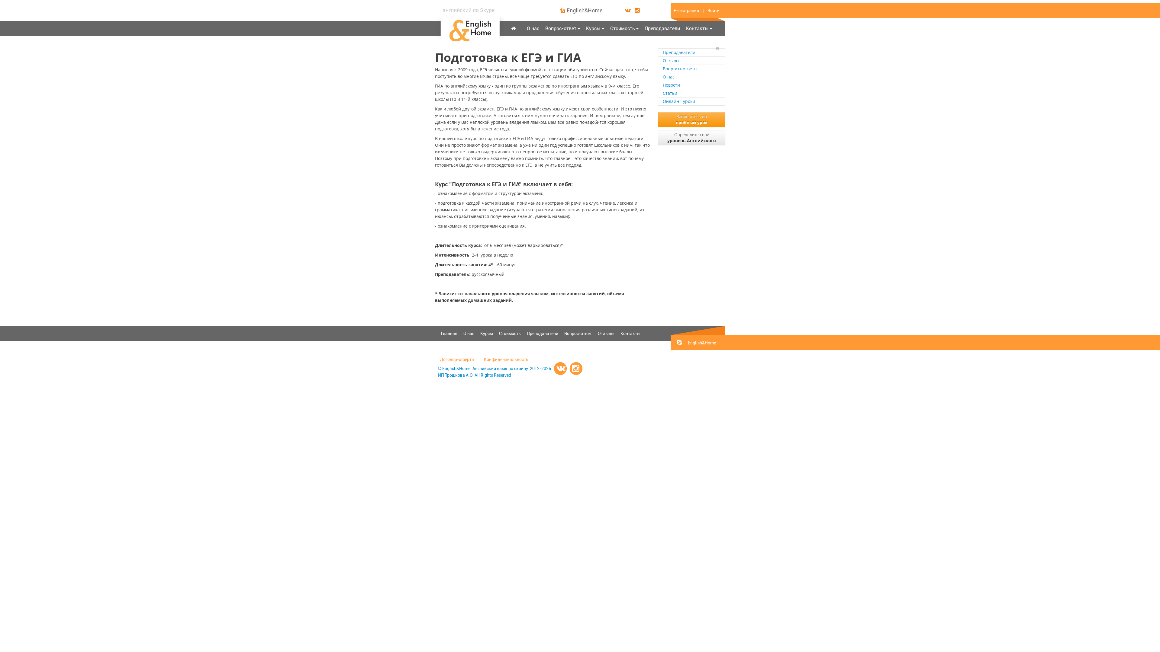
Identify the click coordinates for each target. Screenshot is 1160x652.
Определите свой (691, 137)
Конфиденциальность (506, 359)
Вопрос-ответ (560, 28)
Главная (449, 333)
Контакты (697, 28)
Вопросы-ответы (680, 69)
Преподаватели (662, 28)
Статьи (670, 93)
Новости (671, 85)
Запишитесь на (692, 119)
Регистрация (686, 10)
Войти (713, 10)
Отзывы (671, 60)
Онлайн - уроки (679, 101)
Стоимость (622, 28)
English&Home (584, 10)
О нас (533, 28)
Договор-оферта (457, 359)
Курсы (593, 28)
